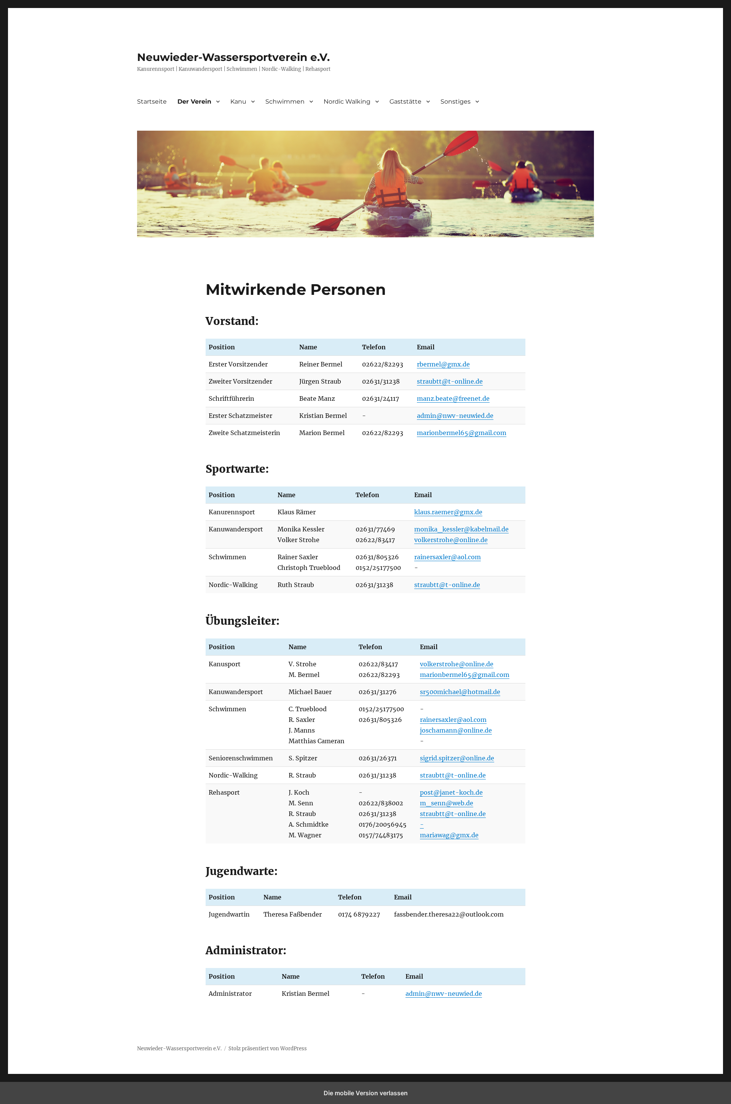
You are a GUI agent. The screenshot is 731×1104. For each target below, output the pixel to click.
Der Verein (194, 101)
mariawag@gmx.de (449, 835)
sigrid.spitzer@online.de (457, 758)
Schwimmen (285, 101)
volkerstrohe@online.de (451, 540)
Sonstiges (456, 101)
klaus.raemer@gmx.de (448, 512)
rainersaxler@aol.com (447, 557)
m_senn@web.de (446, 803)
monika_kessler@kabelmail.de (461, 529)
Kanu (238, 101)
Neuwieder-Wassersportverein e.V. (233, 57)
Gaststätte (405, 101)
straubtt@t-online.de (450, 381)
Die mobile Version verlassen (366, 1093)
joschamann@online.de (456, 730)
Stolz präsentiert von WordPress (267, 1048)
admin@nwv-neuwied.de (455, 415)
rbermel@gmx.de (443, 364)
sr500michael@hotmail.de (460, 692)
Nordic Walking (347, 101)
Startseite (152, 101)
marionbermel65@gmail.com (461, 433)
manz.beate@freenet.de (453, 398)
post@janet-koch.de (451, 792)
